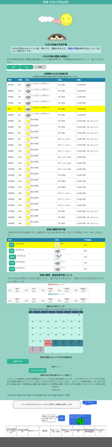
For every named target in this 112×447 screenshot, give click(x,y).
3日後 (12, 263)
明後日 (12, 257)
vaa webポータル (101, 431)
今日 (11, 245)
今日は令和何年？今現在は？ (11, 430)
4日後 (12, 269)
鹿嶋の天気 (17, 361)
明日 (11, 251)
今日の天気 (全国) (37, 370)
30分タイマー (33, 431)
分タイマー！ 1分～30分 (56, 431)
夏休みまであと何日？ (67, 431)
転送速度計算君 (78, 431)
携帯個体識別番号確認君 (89, 431)
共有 (61, 418)
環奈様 (44, 431)
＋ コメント (89, 402)
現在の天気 (73, 48)
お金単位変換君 (22, 431)
